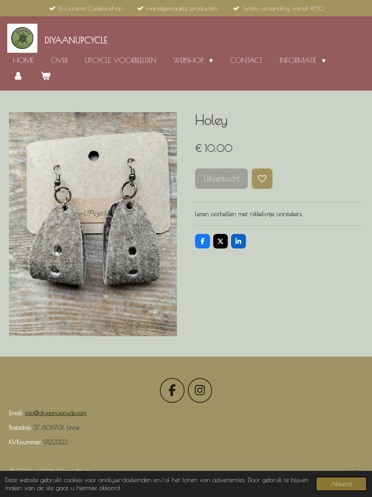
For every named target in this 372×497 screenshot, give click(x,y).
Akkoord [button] (341, 483)
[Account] (18, 75)
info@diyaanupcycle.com (55, 413)
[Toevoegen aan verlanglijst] (262, 178)
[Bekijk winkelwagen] (45, 75)
